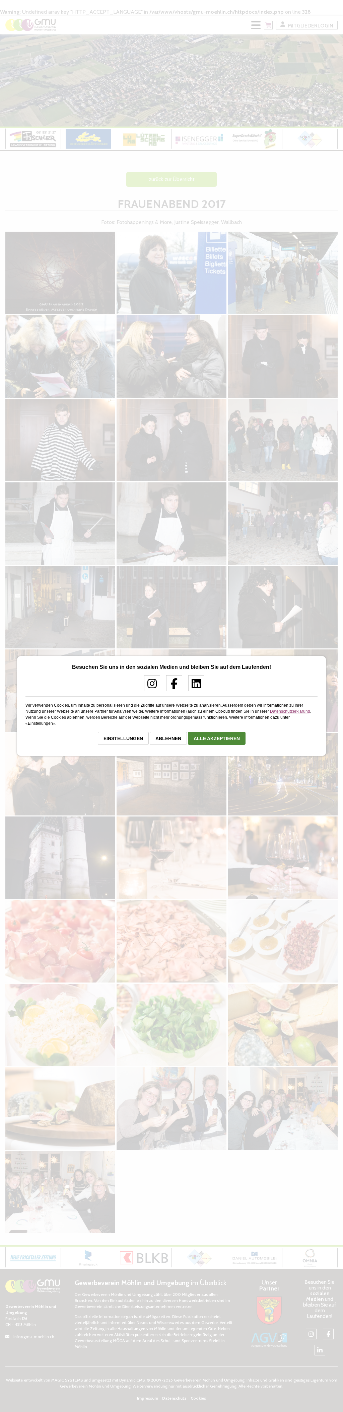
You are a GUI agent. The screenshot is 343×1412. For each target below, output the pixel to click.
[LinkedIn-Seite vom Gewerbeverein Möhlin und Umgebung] (193, 686)
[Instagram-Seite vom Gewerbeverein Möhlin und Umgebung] (149, 686)
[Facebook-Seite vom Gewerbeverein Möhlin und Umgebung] (171, 686)
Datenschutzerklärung (290, 711)
